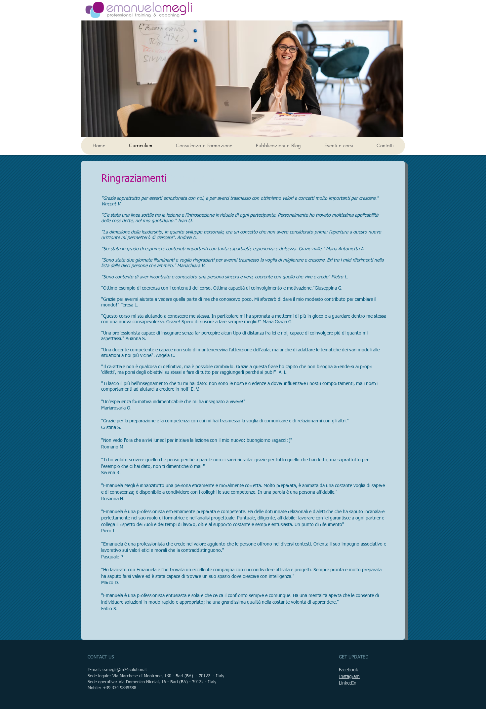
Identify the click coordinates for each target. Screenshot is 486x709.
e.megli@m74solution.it (124, 670)
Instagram (349, 676)
